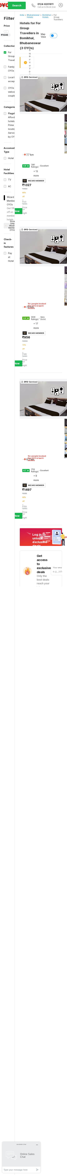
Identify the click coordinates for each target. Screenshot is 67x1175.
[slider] (5, 31)
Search (16, 5)
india (22, 15)
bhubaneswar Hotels (33, 16)
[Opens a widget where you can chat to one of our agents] (21, 1157)
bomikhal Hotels (46, 16)
